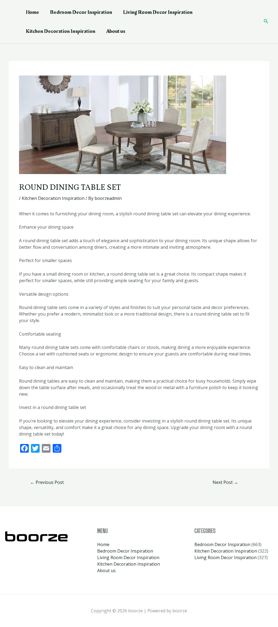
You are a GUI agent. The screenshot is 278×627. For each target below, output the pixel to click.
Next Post (225, 482)
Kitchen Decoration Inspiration (60, 31)
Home (32, 12)
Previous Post (47, 482)
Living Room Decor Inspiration (157, 12)
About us (115, 31)
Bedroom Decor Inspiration (81, 12)
